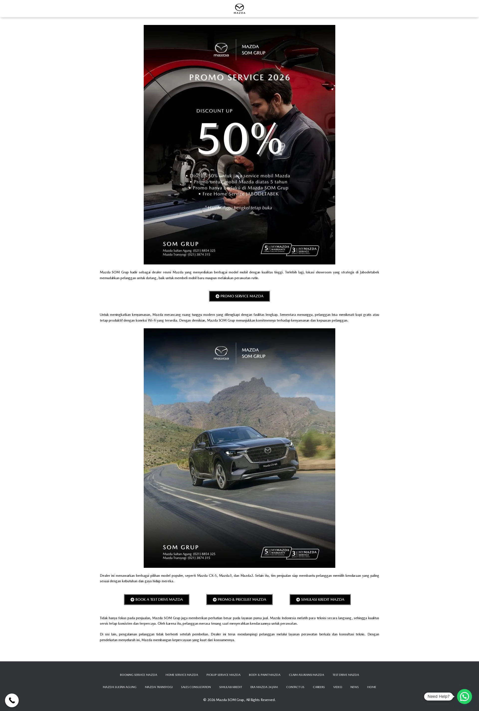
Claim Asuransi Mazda (306, 675)
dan (294, 656)
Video (337, 687)
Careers (319, 687)
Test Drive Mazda (346, 675)
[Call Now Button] (12, 700)
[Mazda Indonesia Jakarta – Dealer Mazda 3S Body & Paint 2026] (239, 8)
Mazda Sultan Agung (119, 687)
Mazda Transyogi (159, 687)
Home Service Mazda (182, 675)
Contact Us (295, 687)
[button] (464, 696)
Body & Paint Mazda (264, 675)
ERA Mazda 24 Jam (264, 687)
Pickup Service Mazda (223, 675)
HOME (371, 687)
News (355, 687)
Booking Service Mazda (138, 675)
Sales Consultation (196, 687)
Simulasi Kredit (230, 687)
